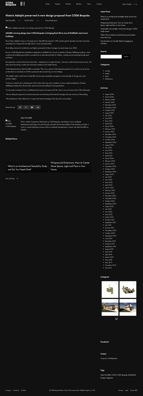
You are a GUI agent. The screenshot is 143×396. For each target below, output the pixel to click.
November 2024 (110, 137)
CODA (113, 375)
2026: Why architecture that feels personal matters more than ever (118, 36)
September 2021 (110, 222)
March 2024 (109, 158)
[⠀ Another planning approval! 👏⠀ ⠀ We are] (128, 289)
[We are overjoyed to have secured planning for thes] (110, 289)
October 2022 (110, 201)
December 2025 (110, 105)
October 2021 (110, 220)
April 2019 (108, 254)
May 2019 (108, 252)
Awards (107, 71)
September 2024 (110, 142)
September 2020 (110, 236)
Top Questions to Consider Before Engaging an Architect (117, 42)
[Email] (32, 107)
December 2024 (110, 134)
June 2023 (108, 180)
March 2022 (109, 217)
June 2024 (108, 150)
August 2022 (109, 206)
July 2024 (108, 148)
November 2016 (110, 265)
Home (48, 4)
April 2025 (108, 124)
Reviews (79, 4)
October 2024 (110, 140)
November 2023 (110, 166)
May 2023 (109, 182)
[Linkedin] (38, 107)
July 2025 (108, 115)
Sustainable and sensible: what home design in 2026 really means (119, 30)
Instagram (8, 390)
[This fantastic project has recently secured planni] (110, 307)
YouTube (23, 390)
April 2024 (108, 156)
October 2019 (110, 244)
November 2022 (110, 198)
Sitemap (120, 390)
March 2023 (109, 188)
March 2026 (109, 97)
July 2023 (108, 177)
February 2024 (110, 161)
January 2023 (110, 193)
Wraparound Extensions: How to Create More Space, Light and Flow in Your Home (116, 24)
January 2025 (110, 132)
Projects (57, 4)
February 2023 (110, 190)
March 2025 (109, 126)
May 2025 (109, 121)
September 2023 (110, 172)
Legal (126, 390)
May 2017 (108, 262)
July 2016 (108, 268)
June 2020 (108, 238)
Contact (99, 4)
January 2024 (110, 164)
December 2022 (110, 196)
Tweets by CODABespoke (109, 358)
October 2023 (110, 169)
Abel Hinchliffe (106, 375)
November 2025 (110, 107)
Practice (68, 4)
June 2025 (108, 118)
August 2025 (109, 113)
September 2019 (110, 246)
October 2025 (110, 110)
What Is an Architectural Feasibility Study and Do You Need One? (119, 17)
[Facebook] (26, 107)
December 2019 (110, 241)
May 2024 (109, 153)
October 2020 (110, 233)
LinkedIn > (24, 130)
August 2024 (109, 145)
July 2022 (108, 209)
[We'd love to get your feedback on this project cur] (110, 325)
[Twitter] (20, 107)
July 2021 (108, 225)
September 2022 (110, 204)
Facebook (16, 390)
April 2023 (108, 185)
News (89, 4)
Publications (53, 20)
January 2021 (109, 228)
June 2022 (108, 212)
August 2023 (109, 174)
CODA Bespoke (122, 375)
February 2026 (110, 99)
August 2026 (109, 94)
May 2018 (108, 260)
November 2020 (110, 230)
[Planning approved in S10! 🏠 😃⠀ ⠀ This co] (128, 325)
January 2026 (110, 102)
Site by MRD (133, 390)
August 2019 (109, 249)
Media (107, 73)
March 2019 (109, 257)
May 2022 (109, 214)
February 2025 (110, 129)
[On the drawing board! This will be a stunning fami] (128, 307)
